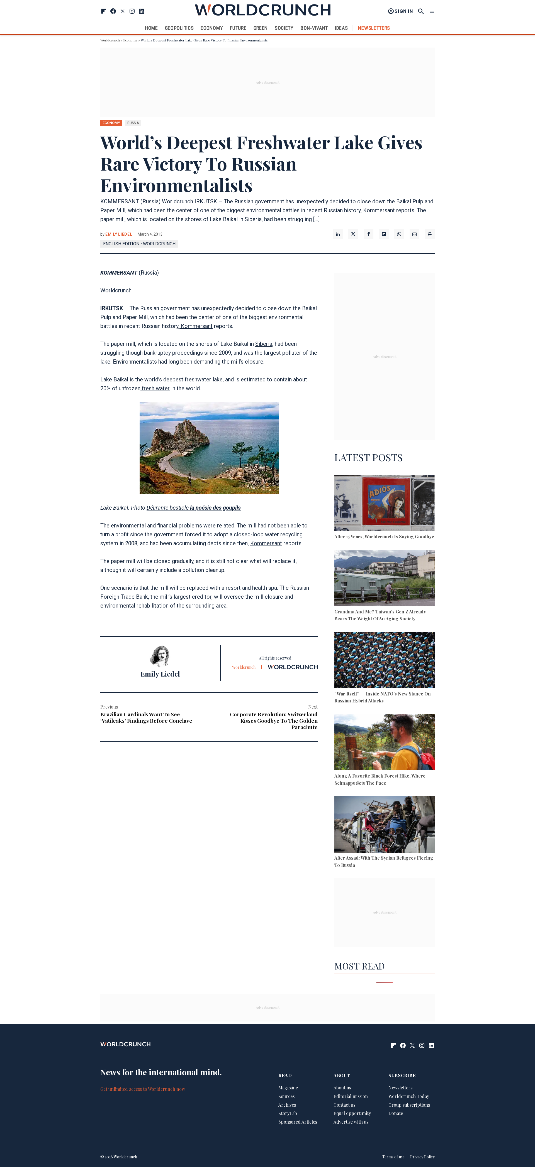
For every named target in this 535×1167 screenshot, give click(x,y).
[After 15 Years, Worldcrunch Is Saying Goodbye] (384, 504)
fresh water (155, 388)
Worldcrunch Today (408, 1096)
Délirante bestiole (194, 507)
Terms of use (393, 1156)
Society (284, 28)
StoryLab (287, 1113)
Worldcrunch (110, 40)
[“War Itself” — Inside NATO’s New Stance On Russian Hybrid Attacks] (384, 661)
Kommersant (196, 326)
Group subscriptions (409, 1105)
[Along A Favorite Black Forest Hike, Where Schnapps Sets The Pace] (384, 743)
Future (238, 28)
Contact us (344, 1105)
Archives (287, 1105)
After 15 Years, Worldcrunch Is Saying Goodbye (384, 536)
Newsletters (374, 28)
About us (342, 1087)
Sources (286, 1096)
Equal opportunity (352, 1113)
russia (133, 123)
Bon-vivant (314, 28)
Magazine (288, 1087)
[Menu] (432, 11)
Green (261, 28)
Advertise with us (351, 1122)
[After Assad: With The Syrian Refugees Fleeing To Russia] (384, 825)
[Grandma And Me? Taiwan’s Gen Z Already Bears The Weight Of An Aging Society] (384, 579)
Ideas (341, 28)
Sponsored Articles (297, 1122)
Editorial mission (351, 1096)
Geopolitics (179, 28)
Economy (212, 28)
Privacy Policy (422, 1156)
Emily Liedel (118, 234)
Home (151, 28)
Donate (395, 1113)
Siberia (263, 344)
